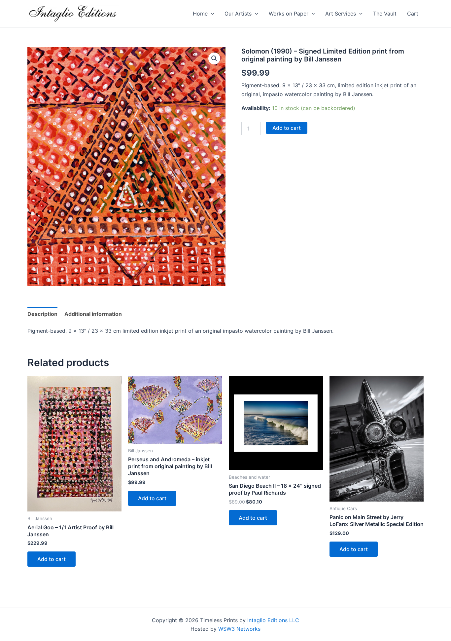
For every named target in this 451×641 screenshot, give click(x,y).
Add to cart (286, 128)
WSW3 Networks (239, 628)
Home (200, 13)
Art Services (340, 13)
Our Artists (238, 13)
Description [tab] (42, 314)
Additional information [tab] (93, 314)
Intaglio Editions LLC (273, 620)
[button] (211, 13)
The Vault (385, 13)
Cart (412, 13)
